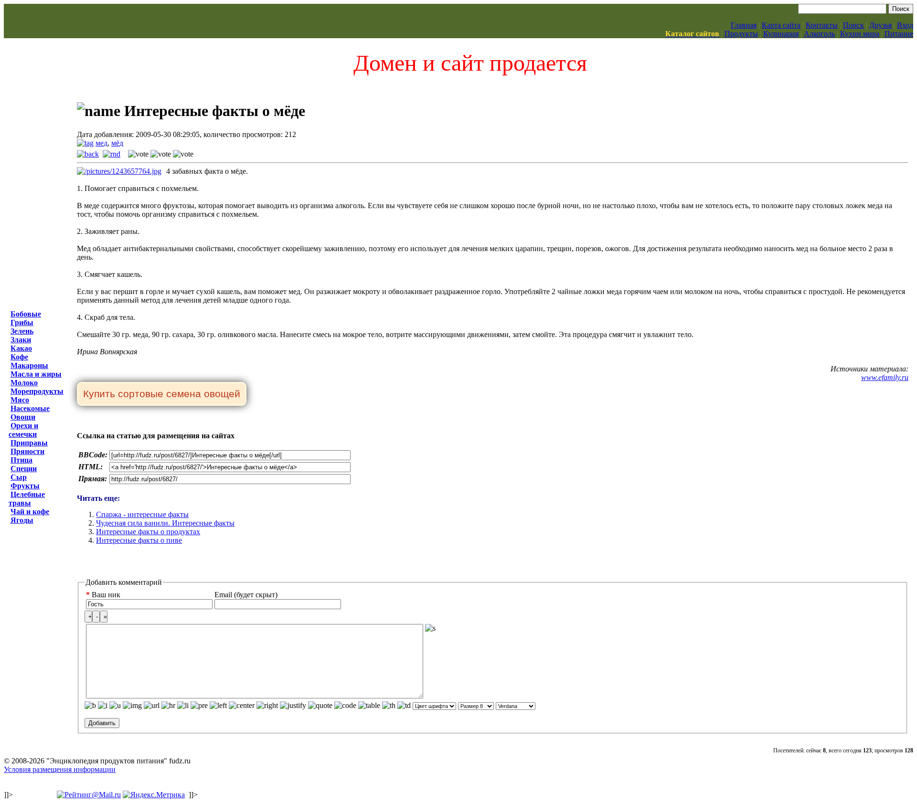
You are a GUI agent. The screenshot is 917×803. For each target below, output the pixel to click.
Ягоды (22, 520)
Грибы (22, 322)
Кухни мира (859, 34)
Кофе (19, 357)
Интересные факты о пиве (139, 540)
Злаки (21, 340)
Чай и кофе (30, 511)
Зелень (22, 331)
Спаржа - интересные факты (142, 514)
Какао (21, 348)
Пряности (27, 451)
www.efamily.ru (884, 377)
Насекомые (30, 408)
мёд (117, 143)
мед (101, 143)
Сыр (19, 477)
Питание (899, 34)
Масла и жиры (36, 374)
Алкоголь (819, 34)
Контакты (822, 25)
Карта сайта (781, 25)
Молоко (24, 383)
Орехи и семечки (23, 430)
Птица (21, 460)
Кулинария (781, 34)
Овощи (23, 417)
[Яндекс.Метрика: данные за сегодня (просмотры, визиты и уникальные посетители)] (154, 795)
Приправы (29, 443)
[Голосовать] (138, 154)
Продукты (741, 34)
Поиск (853, 25)
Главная (744, 25)
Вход (905, 25)
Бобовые (26, 314)
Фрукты (25, 486)
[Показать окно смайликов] (430, 628)
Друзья (880, 25)
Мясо (20, 400)
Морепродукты (37, 391)
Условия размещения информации (60, 769)
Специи (24, 469)
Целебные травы (27, 498)
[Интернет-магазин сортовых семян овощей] (161, 395)
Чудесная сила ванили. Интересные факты (165, 523)
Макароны (29, 365)
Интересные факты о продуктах (148, 532)
